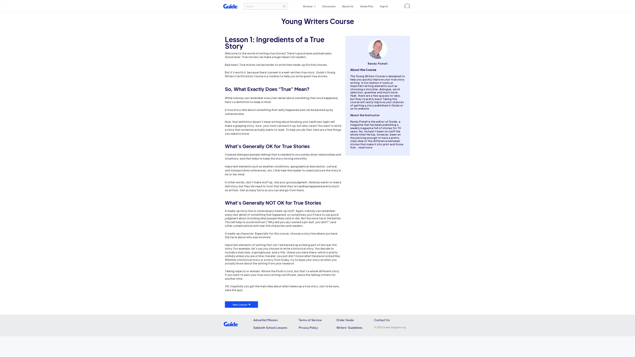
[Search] (284, 6)
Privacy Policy (308, 327)
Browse (308, 6)
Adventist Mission (265, 320)
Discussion (329, 6)
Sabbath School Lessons (270, 327)
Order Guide (345, 320)
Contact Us (382, 320)
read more (365, 147)
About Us (347, 6)
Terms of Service (310, 320)
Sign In (384, 6)
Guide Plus (366, 6)
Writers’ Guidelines (349, 327)
